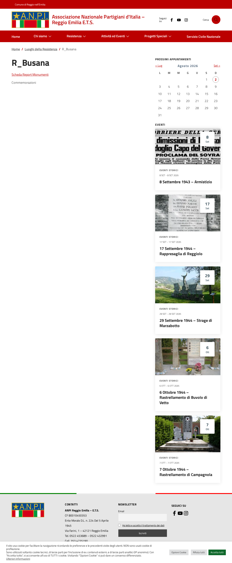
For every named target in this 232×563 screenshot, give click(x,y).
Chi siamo (40, 36)
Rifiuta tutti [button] (199, 552)
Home (16, 36)
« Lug (158, 65)
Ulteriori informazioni (18, 558)
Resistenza (74, 36)
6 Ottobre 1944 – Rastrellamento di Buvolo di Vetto (183, 397)
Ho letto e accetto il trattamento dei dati (143, 525)
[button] (216, 19)
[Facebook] (170, 19)
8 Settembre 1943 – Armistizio (186, 182)
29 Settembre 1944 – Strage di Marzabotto (186, 323)
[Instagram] (184, 19)
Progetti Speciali (155, 36)
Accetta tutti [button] (217, 552)
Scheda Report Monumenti (30, 74)
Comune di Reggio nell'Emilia (30, 4)
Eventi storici (169, 170)
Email (121, 511)
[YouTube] (177, 19)
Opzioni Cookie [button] (178, 552)
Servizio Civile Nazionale (203, 36)
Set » (217, 65)
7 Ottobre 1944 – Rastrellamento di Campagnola (186, 472)
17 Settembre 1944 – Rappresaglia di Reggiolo (181, 251)
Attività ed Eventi (113, 36)
